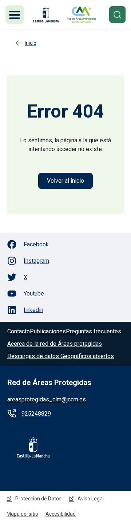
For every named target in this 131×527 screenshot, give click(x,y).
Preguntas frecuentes (93, 331)
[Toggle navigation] (14, 14)
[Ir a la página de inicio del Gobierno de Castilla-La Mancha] (28, 447)
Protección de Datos (38, 499)
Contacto (18, 331)
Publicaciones (48, 331)
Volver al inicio (65, 180)
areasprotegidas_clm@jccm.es (46, 399)
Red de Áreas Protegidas (49, 382)
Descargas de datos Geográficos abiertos (60, 356)
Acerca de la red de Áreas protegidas (54, 343)
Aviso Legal (91, 499)
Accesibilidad (60, 514)
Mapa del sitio (22, 514)
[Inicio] (81, 15)
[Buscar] (117, 14)
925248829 (36, 413)
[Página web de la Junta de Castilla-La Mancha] (46, 15)
